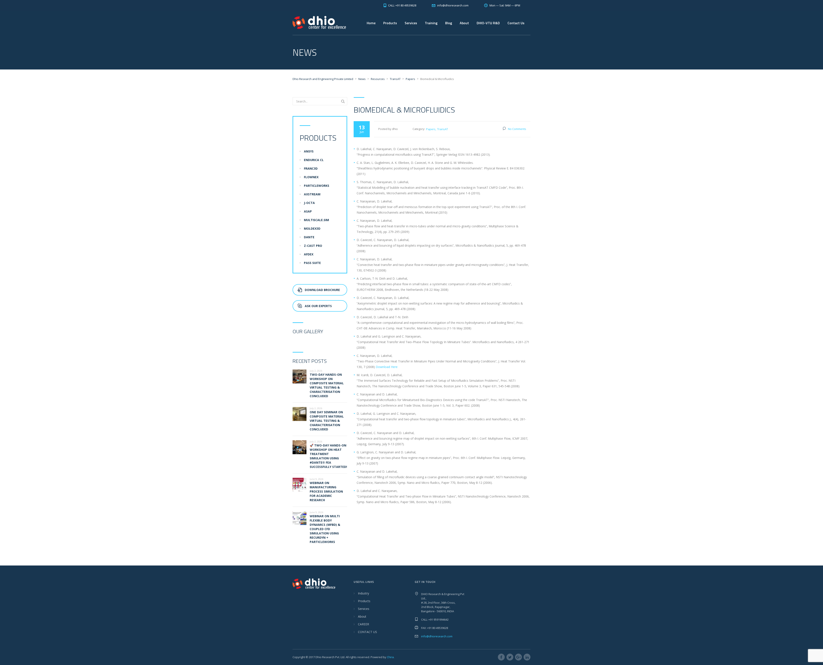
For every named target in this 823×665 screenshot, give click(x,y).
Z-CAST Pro (313, 246)
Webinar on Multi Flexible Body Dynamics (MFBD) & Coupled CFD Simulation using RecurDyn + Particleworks (325, 529)
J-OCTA (309, 203)
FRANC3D (311, 168)
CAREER (363, 624)
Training (431, 23)
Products (364, 601)
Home (371, 23)
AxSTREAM (312, 194)
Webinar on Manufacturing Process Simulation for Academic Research (326, 491)
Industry (363, 593)
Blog (448, 23)
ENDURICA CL (314, 160)
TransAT (442, 129)
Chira (390, 657)
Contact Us (516, 23)
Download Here (387, 367)
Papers (431, 129)
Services (411, 23)
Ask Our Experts (318, 306)
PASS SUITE (312, 263)
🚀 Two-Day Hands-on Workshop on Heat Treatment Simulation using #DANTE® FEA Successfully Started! (328, 456)
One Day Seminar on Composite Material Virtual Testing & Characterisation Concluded (327, 420)
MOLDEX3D (312, 228)
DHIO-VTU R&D (488, 23)
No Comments (517, 129)
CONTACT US (367, 632)
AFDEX (308, 254)
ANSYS (309, 151)
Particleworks (316, 186)
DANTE (309, 237)
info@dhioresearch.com (436, 636)
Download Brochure (322, 290)
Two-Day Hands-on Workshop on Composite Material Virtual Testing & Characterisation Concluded (327, 385)
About (362, 616)
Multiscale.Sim (316, 220)
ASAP (308, 211)
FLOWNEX (311, 177)
